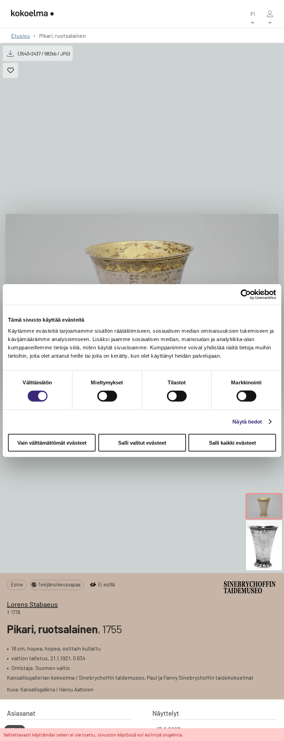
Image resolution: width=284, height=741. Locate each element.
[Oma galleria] (269, 14)
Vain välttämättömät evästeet (52, 442)
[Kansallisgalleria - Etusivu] (32, 14)
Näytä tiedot (247, 422)
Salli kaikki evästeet (232, 442)
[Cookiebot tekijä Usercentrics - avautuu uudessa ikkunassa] (245, 294)
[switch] (107, 396)
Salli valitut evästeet (142, 442)
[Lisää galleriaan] (10, 70)
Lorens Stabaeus (32, 604)
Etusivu (20, 35)
